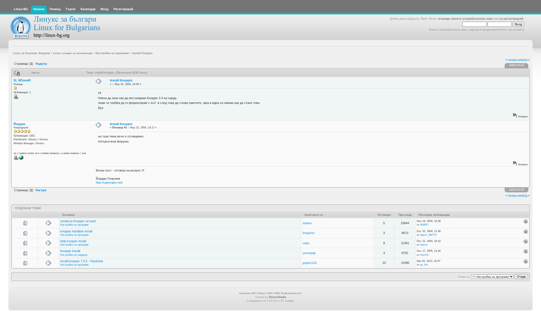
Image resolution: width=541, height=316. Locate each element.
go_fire (424, 264)
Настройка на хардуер (73, 254)
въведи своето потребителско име (465, 18)
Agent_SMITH (428, 234)
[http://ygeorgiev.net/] (21, 158)
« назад (510, 59)
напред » (523, 59)
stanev (307, 223)
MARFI (424, 224)
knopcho (308, 233)
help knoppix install (73, 241)
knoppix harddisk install (76, 231)
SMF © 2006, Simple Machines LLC (284, 293)
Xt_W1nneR (22, 80)
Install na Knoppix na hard (78, 221)
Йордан (19, 124)
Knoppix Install (70, 251)
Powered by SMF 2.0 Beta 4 (252, 293)
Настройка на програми (74, 224)
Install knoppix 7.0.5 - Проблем (81, 261)
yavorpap (309, 253)
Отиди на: (464, 276)
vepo (306, 243)
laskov (424, 244)
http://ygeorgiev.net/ (109, 182)
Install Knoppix (121, 80)
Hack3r (424, 254)
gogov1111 (310, 262)
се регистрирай (511, 18)
